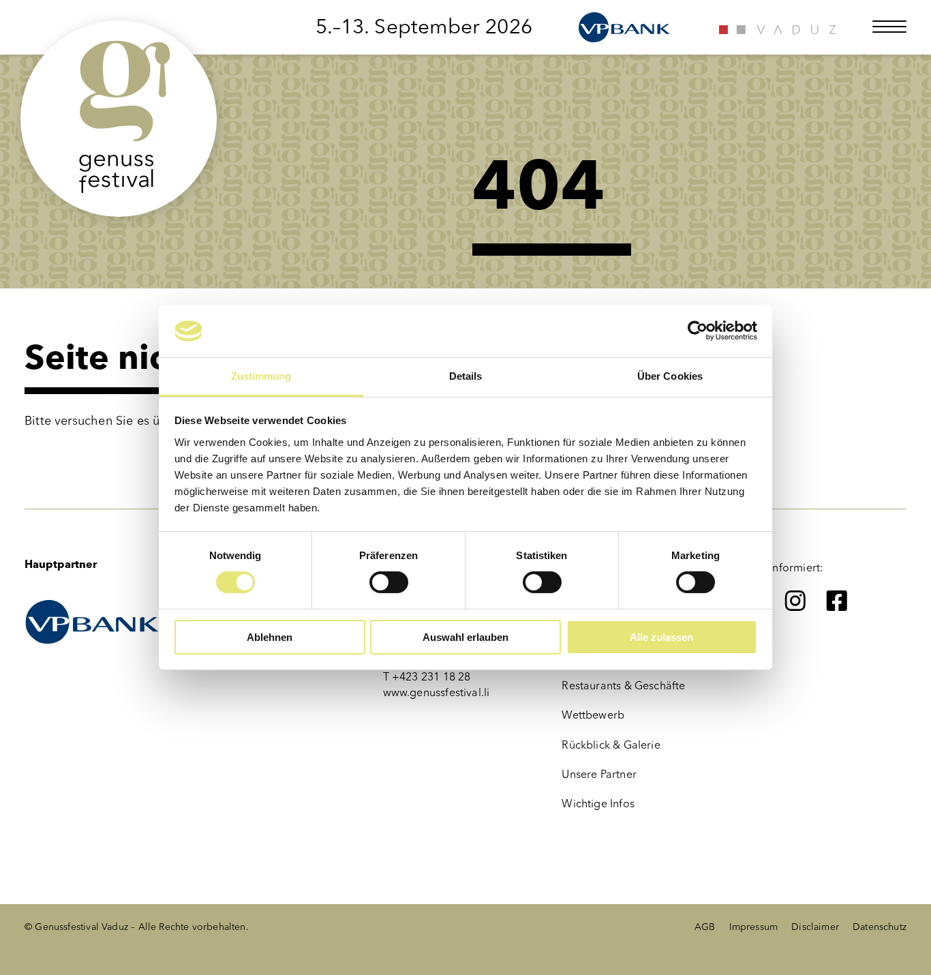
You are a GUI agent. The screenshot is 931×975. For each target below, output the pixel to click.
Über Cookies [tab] (670, 376)
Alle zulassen (661, 637)
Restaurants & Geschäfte (623, 685)
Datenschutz (879, 927)
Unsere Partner (599, 774)
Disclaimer (815, 927)
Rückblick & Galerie (611, 744)
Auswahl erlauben (465, 637)
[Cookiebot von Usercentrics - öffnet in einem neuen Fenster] (697, 330)
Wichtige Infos (598, 803)
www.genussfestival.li (436, 692)
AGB (705, 927)
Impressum (753, 927)
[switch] (388, 582)
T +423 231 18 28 (427, 676)
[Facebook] (837, 600)
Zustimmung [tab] (261, 376)
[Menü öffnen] (889, 26)
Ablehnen (269, 637)
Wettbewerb (593, 714)
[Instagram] (795, 600)
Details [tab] (466, 376)
